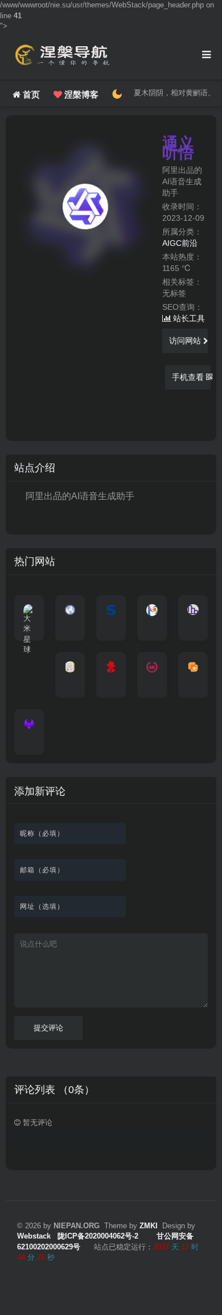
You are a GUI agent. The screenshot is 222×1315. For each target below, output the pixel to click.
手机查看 (189, 377)
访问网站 (186, 340)
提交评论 (48, 1027)
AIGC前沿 (180, 243)
